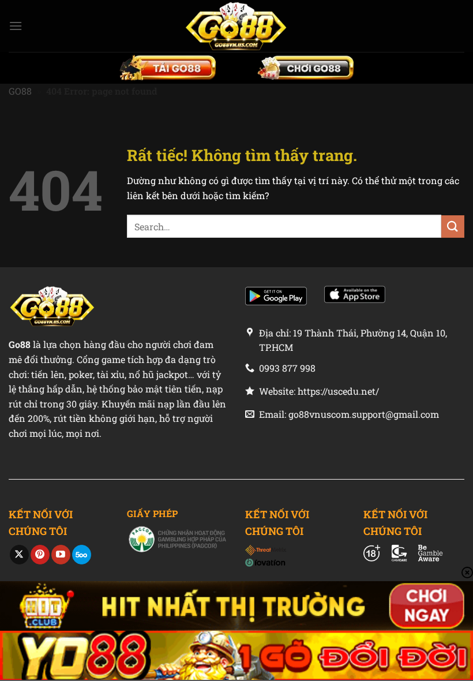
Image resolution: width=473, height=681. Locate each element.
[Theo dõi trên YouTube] (60, 554)
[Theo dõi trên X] (19, 554)
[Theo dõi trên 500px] (81, 554)
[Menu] (15, 26)
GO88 (20, 91)
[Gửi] (452, 226)
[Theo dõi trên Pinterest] (40, 554)
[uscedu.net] (236, 26)
